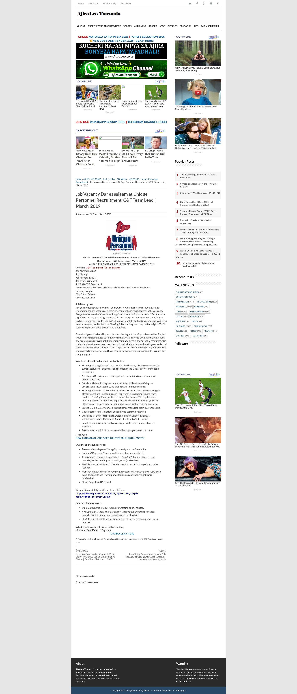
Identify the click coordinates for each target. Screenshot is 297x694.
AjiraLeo (133, 690)
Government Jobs (185, 297)
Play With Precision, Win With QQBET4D (195, 222)
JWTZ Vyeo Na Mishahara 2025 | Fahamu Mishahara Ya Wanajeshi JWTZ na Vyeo (197, 253)
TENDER (153, 26)
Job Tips (179, 316)
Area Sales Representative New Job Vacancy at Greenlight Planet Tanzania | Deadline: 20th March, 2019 (145, 557)
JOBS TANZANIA (118, 179)
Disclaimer (126, 3)
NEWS (162, 26)
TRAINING (208, 331)
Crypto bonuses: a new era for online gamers (198, 185)
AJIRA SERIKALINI (210, 26)
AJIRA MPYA (140, 26)
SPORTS (127, 26)
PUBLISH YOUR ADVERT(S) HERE (104, 26)
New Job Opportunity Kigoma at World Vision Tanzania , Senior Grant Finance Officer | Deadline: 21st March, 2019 (95, 557)
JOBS (105, 179)
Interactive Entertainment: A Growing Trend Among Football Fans (199, 231)
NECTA (195, 321)
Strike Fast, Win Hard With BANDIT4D (200, 193)
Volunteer (198, 336)
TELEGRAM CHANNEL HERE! (147, 121)
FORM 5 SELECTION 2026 (148, 36)
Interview (199, 307)
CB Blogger (180, 690)
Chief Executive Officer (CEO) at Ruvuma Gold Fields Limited (196, 203)
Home (82, 26)
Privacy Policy (109, 3)
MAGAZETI (195, 316)
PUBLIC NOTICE (200, 326)
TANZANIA (133, 179)
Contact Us (93, 3)
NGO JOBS (180, 326)
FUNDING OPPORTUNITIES (187, 292)
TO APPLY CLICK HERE (121, 533)
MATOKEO (180, 321)
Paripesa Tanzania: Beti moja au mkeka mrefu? (198, 264)
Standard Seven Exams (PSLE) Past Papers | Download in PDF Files (198, 212)
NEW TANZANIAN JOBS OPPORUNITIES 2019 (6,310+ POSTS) (110, 438)
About (81, 3)
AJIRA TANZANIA (92, 179)
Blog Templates (164, 690)
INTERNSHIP (181, 307)
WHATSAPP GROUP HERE (107, 121)
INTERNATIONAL (204, 302)
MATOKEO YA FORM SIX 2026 (108, 36)
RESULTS (172, 26)
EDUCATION (185, 26)
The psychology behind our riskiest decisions (198, 176)
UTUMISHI (180, 336)
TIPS (196, 26)
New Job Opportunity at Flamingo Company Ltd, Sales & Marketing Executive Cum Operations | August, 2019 (196, 241)
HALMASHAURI (182, 302)
